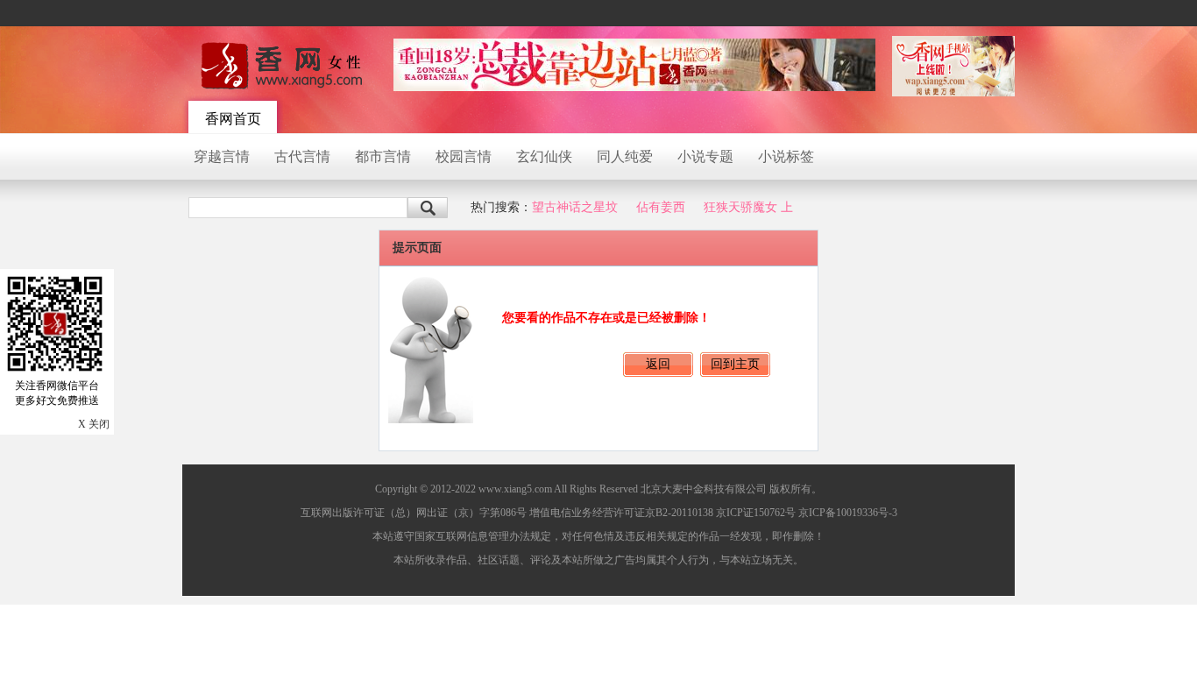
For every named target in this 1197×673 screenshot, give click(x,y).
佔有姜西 (660, 207)
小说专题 (705, 156)
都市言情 (383, 156)
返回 (658, 364)
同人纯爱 (625, 156)
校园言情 (464, 156)
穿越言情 (222, 156)
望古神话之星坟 (575, 207)
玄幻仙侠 (544, 156)
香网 (282, 65)
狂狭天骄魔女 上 (748, 207)
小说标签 (786, 156)
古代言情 (302, 156)
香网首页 (233, 118)
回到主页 (735, 364)
